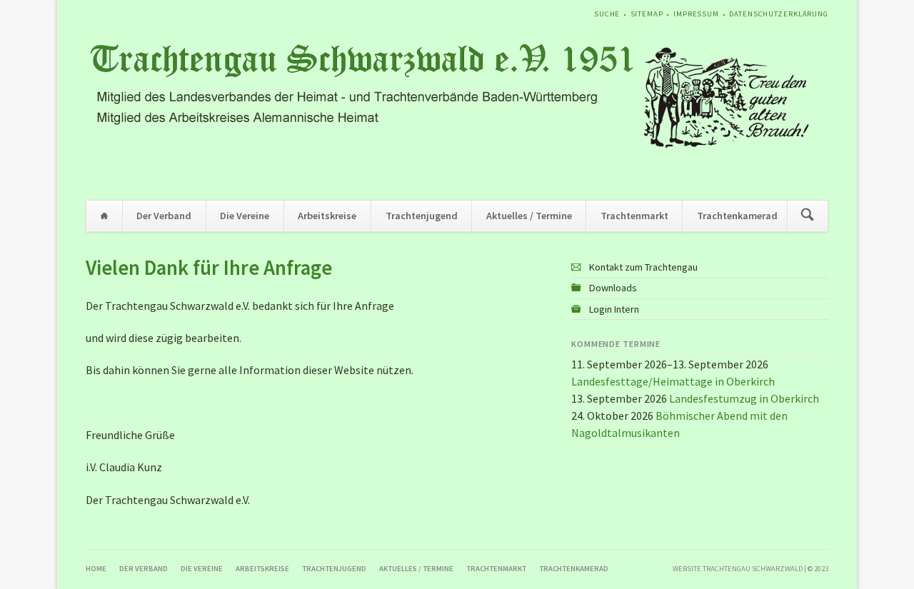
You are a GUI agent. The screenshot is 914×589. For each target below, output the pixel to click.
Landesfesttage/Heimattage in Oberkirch (673, 381)
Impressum (696, 14)
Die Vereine (244, 215)
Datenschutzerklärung (778, 14)
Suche (607, 14)
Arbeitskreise (327, 215)
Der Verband (163, 215)
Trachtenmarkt (634, 215)
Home (104, 216)
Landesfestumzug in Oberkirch (744, 398)
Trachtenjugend (422, 215)
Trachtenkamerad (737, 215)
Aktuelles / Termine (529, 215)
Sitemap (647, 14)
